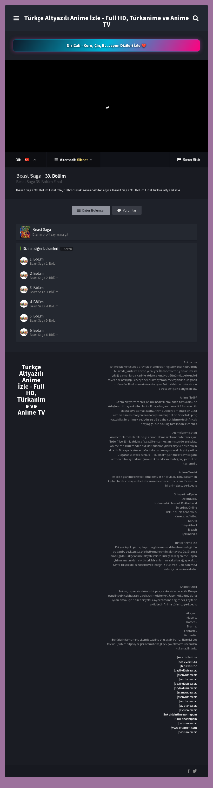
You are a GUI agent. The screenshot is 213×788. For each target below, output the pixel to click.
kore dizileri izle (187, 657)
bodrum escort (188, 723)
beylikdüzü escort (186, 670)
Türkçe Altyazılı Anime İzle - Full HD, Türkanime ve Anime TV (106, 21)
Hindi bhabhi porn (186, 719)
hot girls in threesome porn (180, 714)
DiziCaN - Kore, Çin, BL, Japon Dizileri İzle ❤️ (106, 45)
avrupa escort (188, 710)
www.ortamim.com (184, 727)
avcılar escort (188, 679)
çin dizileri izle (188, 661)
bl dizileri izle (189, 666)
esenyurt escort (187, 675)
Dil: (19, 160)
